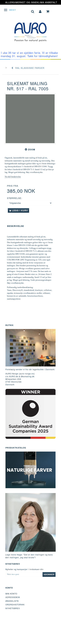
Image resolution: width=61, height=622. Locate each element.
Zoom (31, 149)
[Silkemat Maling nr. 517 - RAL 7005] (30, 118)
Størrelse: (14, 198)
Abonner (49, 574)
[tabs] (32, 11)
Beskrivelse (15, 226)
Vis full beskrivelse (13, 176)
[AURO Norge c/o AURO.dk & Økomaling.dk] (30, 30)
